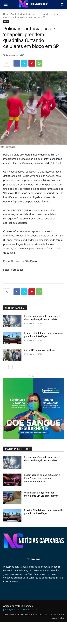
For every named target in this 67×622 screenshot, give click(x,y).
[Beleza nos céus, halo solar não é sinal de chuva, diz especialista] (12, 321)
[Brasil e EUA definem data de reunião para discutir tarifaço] (12, 338)
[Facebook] (16, 63)
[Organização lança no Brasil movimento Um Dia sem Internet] (12, 497)
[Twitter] (24, 63)
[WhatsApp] (39, 63)
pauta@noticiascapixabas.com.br (20, 609)
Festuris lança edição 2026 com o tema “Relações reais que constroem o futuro (42, 478)
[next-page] (10, 367)
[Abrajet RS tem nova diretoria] (12, 355)
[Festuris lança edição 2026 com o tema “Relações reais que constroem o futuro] (12, 480)
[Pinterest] (31, 63)
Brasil (13, 14)
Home (6, 14)
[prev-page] (5, 367)
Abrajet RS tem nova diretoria (39, 350)
